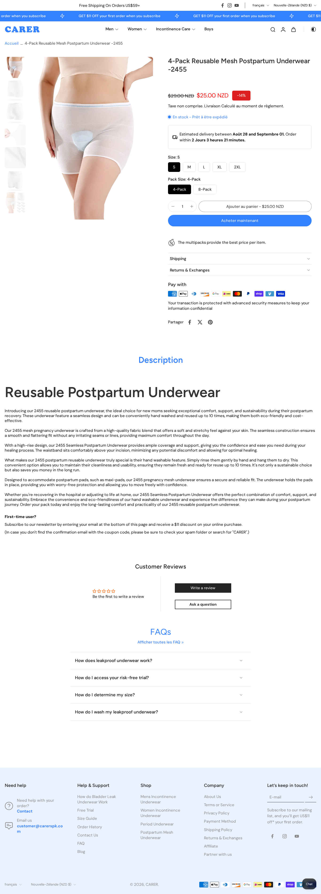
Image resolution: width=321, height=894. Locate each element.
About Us (212, 796)
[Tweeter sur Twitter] (200, 322)
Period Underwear (157, 824)
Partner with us (218, 854)
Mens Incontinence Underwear (158, 799)
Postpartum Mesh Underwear (157, 835)
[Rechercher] (273, 29)
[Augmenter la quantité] (191, 206)
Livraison (212, 105)
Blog (81, 851)
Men (110, 28)
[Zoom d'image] (90, 138)
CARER (152, 884)
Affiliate (211, 846)
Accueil (12, 43)
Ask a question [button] (203, 604)
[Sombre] (310, 29)
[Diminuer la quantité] (173, 206)
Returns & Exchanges (223, 837)
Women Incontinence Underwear (160, 813)
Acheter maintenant (239, 220)
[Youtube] (236, 5)
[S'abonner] (310, 797)
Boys (208, 28)
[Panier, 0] (293, 29)
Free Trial (85, 810)
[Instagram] (229, 5)
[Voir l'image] (15, 67)
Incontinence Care (173, 28)
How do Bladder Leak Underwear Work (96, 799)
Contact (24, 811)
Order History (89, 826)
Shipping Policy (218, 829)
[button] (255, 206)
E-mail (275, 797)
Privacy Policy (216, 813)
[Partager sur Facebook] (189, 322)
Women (135, 28)
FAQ (81, 843)
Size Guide (87, 818)
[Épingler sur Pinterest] (210, 322)
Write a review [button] (203, 587)
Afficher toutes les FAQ (158, 642)
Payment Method (220, 821)
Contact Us (87, 835)
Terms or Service (219, 805)
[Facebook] (222, 5)
